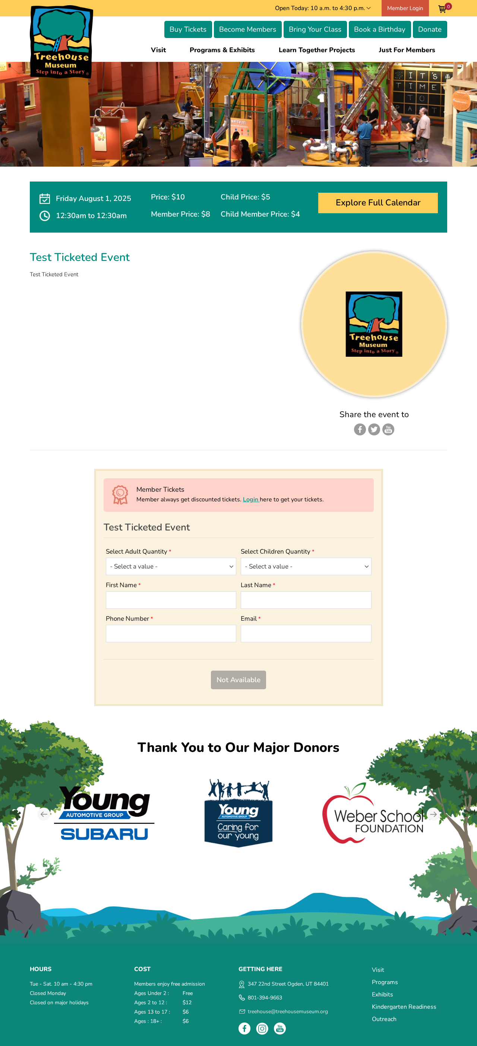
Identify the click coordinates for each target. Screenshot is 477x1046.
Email (251, 618)
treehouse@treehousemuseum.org (288, 1011)
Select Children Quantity (278, 551)
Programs (385, 982)
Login (251, 499)
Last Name (258, 585)
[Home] (61, 42)
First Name (123, 585)
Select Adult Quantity (138, 551)
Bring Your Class (315, 29)
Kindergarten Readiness (404, 1007)
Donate (430, 29)
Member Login (405, 8)
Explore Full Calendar (378, 202)
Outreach (384, 1019)
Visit (158, 49)
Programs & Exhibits (222, 49)
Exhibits (382, 994)
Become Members (247, 29)
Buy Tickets (188, 29)
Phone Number (129, 618)
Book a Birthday (379, 29)
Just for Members (407, 49)
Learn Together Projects (317, 49)
